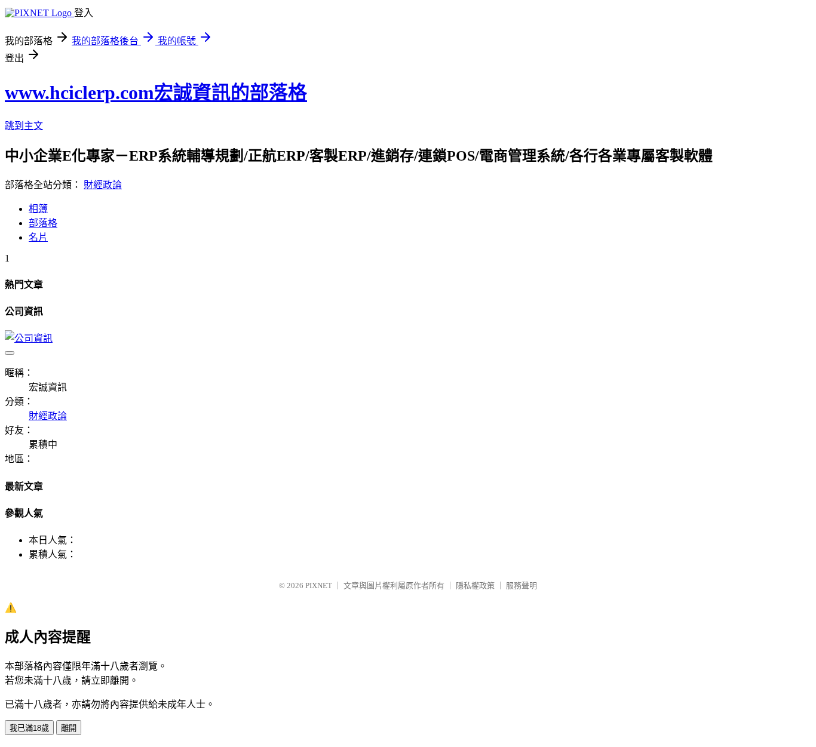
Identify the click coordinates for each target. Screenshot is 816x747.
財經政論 (103, 185)
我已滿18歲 (29, 728)
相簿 (38, 209)
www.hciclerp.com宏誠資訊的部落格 (156, 92)
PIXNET (318, 585)
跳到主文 (24, 126)
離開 (68, 728)
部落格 (43, 223)
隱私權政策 (475, 585)
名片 (38, 237)
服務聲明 (521, 585)
